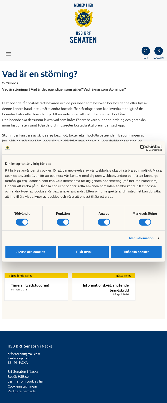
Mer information (141, 238)
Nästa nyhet (123, 275)
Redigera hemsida (21, 391)
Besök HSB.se (18, 376)
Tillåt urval (84, 252)
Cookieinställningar (22, 386)
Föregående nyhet (20, 275)
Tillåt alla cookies (136, 252)
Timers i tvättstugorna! (30, 285)
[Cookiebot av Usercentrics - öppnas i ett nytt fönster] (143, 148)
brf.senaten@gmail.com (24, 354)
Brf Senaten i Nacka (23, 371)
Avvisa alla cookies (30, 252)
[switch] (63, 222)
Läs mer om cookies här (26, 381)
